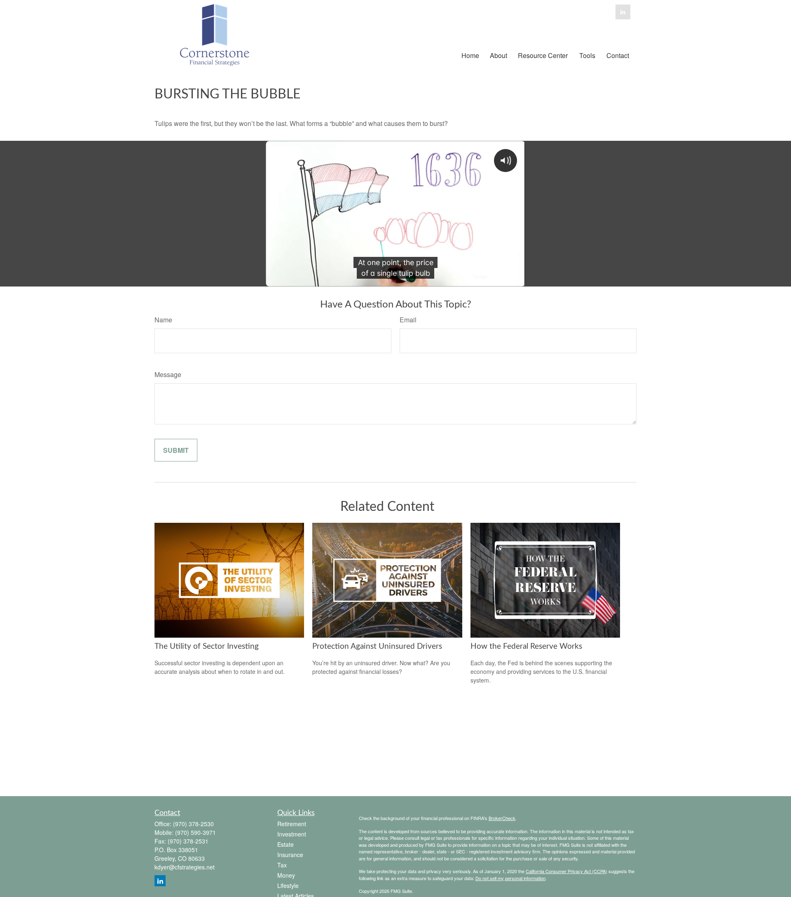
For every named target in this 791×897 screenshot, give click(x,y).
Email (408, 319)
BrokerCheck (502, 818)
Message (167, 374)
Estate (285, 844)
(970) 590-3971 (195, 832)
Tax (282, 865)
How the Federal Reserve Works (526, 646)
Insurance (290, 854)
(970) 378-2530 (193, 824)
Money (286, 875)
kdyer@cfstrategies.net (184, 867)
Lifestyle (288, 885)
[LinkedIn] (622, 12)
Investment (291, 834)
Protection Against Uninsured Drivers (377, 646)
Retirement (291, 824)
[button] (470, 54)
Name (163, 319)
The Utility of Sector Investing (206, 646)
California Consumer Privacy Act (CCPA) (566, 871)
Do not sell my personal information (510, 878)
